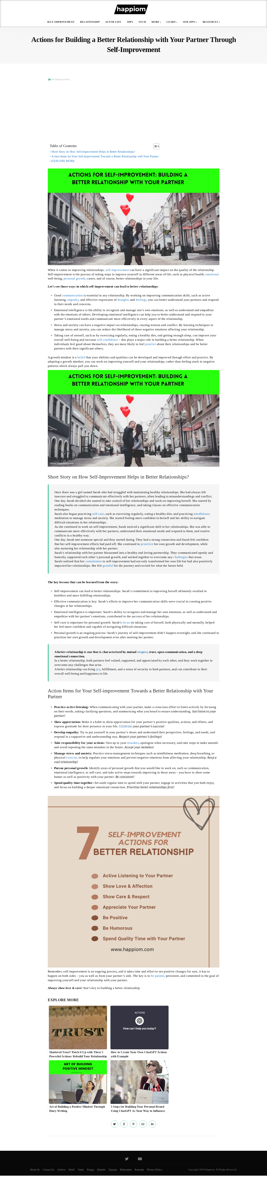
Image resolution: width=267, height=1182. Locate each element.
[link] (114, 1124)
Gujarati (113, 1169)
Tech (142, 22)
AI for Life (113, 22)
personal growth (74, 278)
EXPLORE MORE (63, 160)
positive (150, 344)
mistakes (133, 743)
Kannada (139, 1169)
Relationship (90, 22)
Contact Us (48, 1169)
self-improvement (117, 270)
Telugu (90, 1169)
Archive (61, 1169)
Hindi (72, 1169)
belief (81, 357)
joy (98, 669)
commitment (93, 561)
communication (72, 295)
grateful (108, 565)
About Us (35, 1169)
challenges (180, 557)
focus (126, 622)
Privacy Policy (154, 1169)
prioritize (147, 544)
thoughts (123, 299)
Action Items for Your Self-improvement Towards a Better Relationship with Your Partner (105, 156)
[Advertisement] (133, 110)
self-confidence (107, 339)
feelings (141, 299)
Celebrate (125, 726)
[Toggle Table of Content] (154, 146)
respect (142, 652)
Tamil (81, 1169)
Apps (130, 22)
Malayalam (126, 1169)
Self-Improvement (61, 22)
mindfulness (202, 514)
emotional (212, 274)
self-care (98, 514)
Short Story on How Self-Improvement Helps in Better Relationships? (93, 151)
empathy (73, 299)
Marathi (101, 1169)
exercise (71, 757)
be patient (157, 976)
